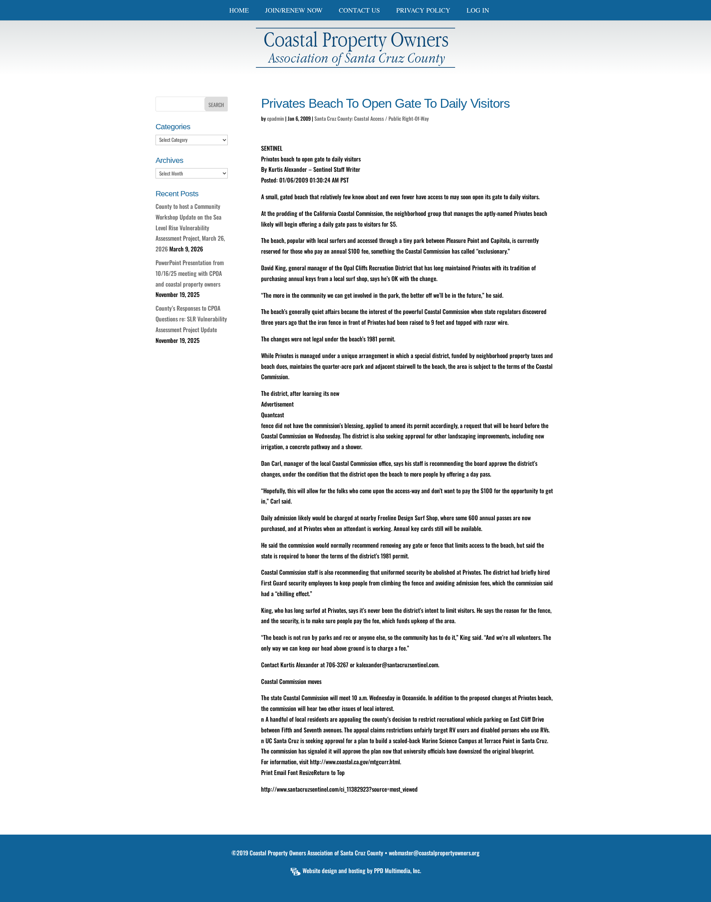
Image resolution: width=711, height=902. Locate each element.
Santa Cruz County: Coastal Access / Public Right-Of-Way (371, 118)
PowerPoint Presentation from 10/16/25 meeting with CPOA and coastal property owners (190, 273)
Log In (478, 10)
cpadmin (275, 118)
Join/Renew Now (294, 10)
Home (239, 10)
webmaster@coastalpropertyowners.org (434, 852)
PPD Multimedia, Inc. (397, 870)
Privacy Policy (423, 10)
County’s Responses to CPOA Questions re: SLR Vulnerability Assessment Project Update (191, 319)
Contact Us (359, 10)
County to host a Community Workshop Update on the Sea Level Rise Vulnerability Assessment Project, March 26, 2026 (190, 227)
